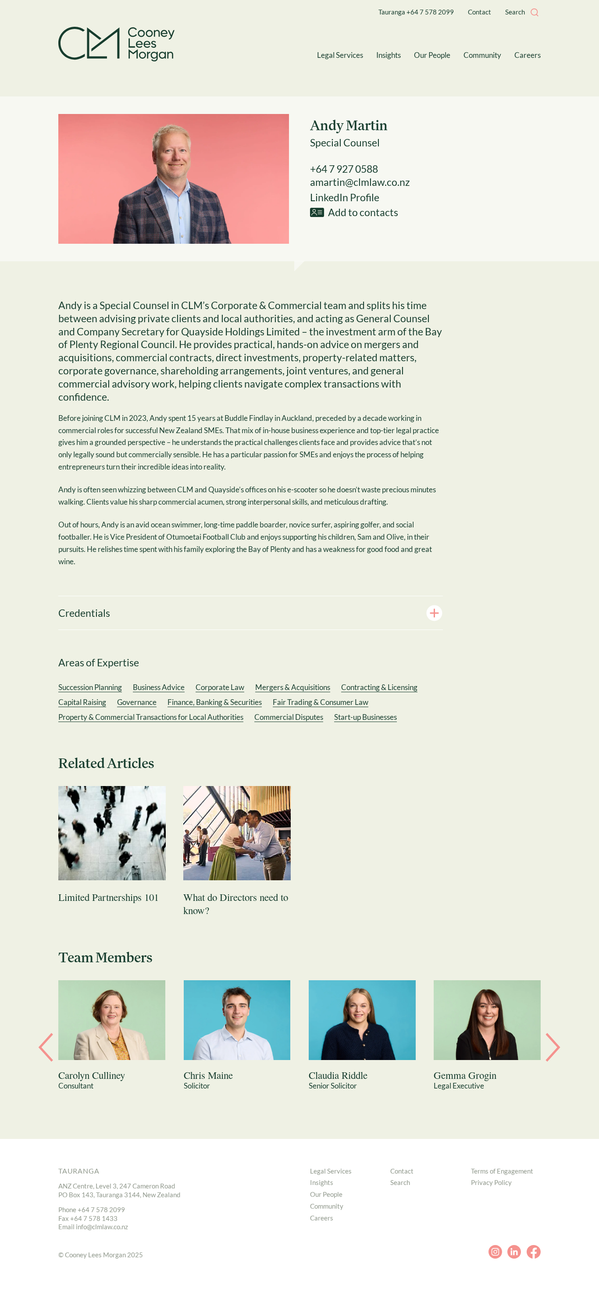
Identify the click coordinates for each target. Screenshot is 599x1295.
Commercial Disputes (288, 717)
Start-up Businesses (365, 717)
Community (326, 1206)
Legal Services (331, 1171)
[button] (534, 12)
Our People (326, 1194)
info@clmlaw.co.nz (102, 1227)
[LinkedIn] (514, 1252)
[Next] (553, 1045)
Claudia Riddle (338, 1075)
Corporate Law (220, 687)
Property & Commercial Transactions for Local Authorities (150, 717)
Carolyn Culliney (91, 1075)
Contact (402, 1171)
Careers (321, 1218)
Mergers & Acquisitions (292, 687)
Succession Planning (90, 687)
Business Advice (159, 687)
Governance (137, 702)
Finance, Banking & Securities (215, 702)
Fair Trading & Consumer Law (320, 702)
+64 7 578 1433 (94, 1218)
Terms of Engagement (502, 1171)
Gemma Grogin (465, 1075)
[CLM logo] (116, 44)
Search (400, 1182)
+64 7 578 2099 (101, 1209)
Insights (321, 1182)
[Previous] (45, 1045)
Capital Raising (82, 702)
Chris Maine (208, 1075)
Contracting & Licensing (379, 687)
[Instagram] (495, 1252)
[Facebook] (533, 1252)
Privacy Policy (491, 1182)
